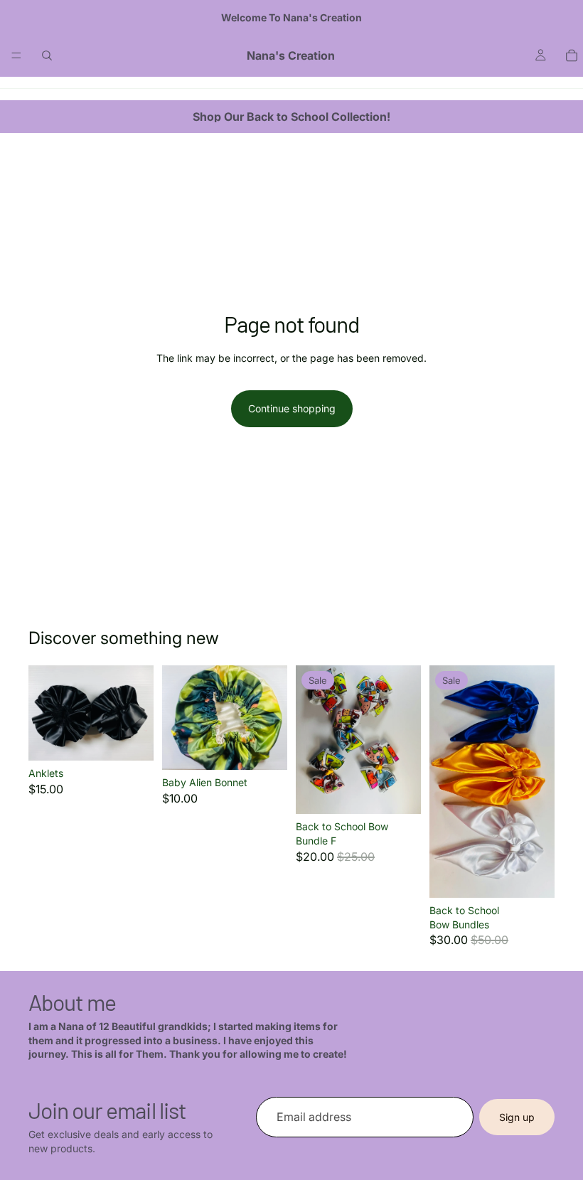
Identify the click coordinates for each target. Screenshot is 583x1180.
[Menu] (16, 55)
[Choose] (131, 738)
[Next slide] (138, 713)
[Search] (47, 55)
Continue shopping (292, 408)
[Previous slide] (44, 713)
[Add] (265, 748)
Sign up (517, 1116)
